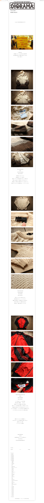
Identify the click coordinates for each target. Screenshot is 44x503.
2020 (11, 456)
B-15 (12, 477)
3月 (12, 493)
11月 (12, 486)
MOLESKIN (13, 463)
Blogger (28, 498)
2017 (11, 459)
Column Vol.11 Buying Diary (15, 480)
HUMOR (12, 462)
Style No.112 (13, 476)
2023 (11, 453)
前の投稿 (29, 449)
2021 (11, 455)
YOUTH (12, 481)
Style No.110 (13, 482)
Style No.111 (13, 479)
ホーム (20, 449)
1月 (12, 495)
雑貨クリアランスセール (14, 467)
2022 (11, 454)
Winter (12, 478)
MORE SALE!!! (13, 466)
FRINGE (12, 469)
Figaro (12, 464)
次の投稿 (12, 449)
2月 (12, 494)
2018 (11, 458)
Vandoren (13, 468)
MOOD (12, 483)
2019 (11, 457)
